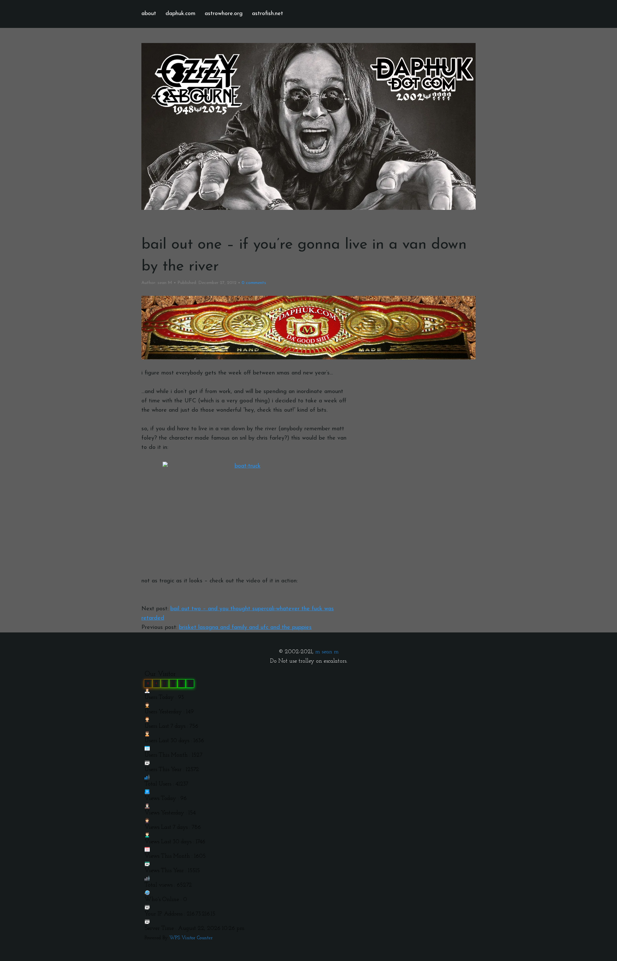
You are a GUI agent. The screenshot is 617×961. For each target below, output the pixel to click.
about (148, 14)
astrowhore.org (224, 14)
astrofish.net (267, 14)
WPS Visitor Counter (191, 938)
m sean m (327, 652)
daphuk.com (180, 14)
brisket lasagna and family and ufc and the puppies (245, 628)
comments (254, 282)
